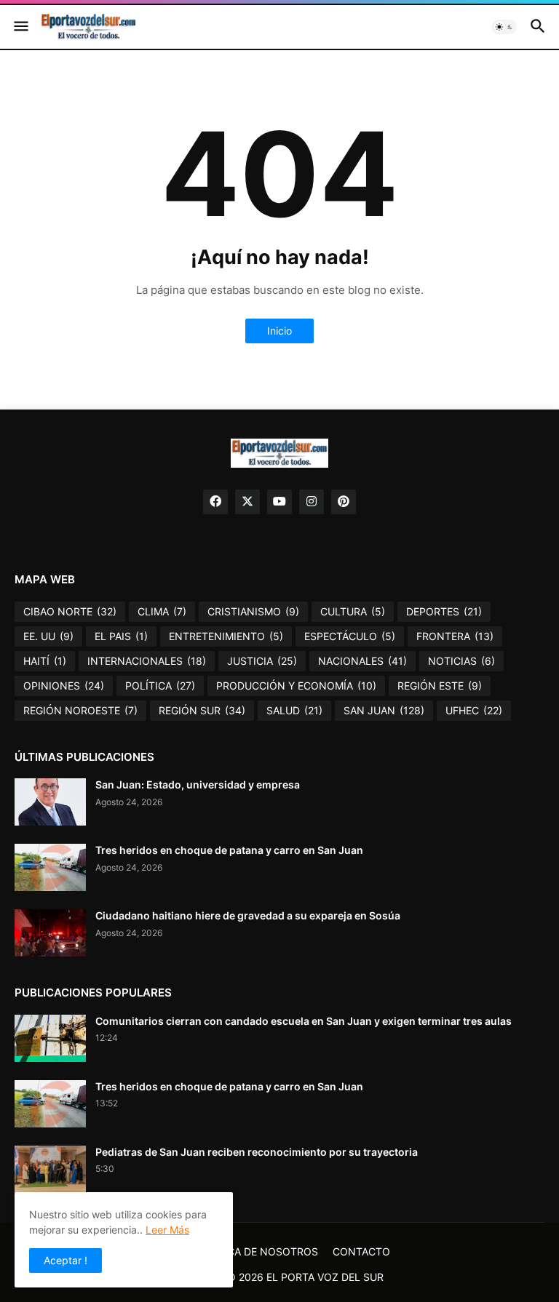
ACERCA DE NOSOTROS (259, 1251)
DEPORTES (444, 611)
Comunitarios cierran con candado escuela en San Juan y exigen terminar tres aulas (303, 1021)
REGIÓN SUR (202, 710)
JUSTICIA (262, 661)
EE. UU (48, 636)
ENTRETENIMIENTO (226, 636)
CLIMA (162, 611)
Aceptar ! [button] (65, 1260)
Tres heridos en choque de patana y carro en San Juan (229, 850)
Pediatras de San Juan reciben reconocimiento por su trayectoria (256, 1152)
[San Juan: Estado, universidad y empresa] (50, 802)
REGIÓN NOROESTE (80, 710)
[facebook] (215, 502)
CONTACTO (361, 1251)
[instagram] (311, 502)
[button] (20, 27)
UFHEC (473, 710)
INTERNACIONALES (146, 661)
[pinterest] (343, 502)
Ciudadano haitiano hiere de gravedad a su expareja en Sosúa (247, 915)
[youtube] (279, 502)
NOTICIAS (461, 661)
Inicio (279, 330)
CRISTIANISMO (253, 611)
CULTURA (352, 611)
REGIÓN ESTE (439, 685)
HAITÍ (44, 661)
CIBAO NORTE (69, 611)
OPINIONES (63, 685)
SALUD (294, 710)
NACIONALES (362, 661)
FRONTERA (454, 636)
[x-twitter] (247, 502)
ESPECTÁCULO (349, 636)
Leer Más (167, 1229)
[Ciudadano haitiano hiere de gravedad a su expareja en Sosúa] (50, 932)
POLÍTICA (160, 685)
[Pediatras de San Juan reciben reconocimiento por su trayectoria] (50, 1169)
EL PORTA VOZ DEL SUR (325, 1277)
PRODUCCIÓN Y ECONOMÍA (296, 685)
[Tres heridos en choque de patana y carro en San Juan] (50, 867)
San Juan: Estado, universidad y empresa (197, 784)
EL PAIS (121, 636)
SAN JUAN (384, 710)
